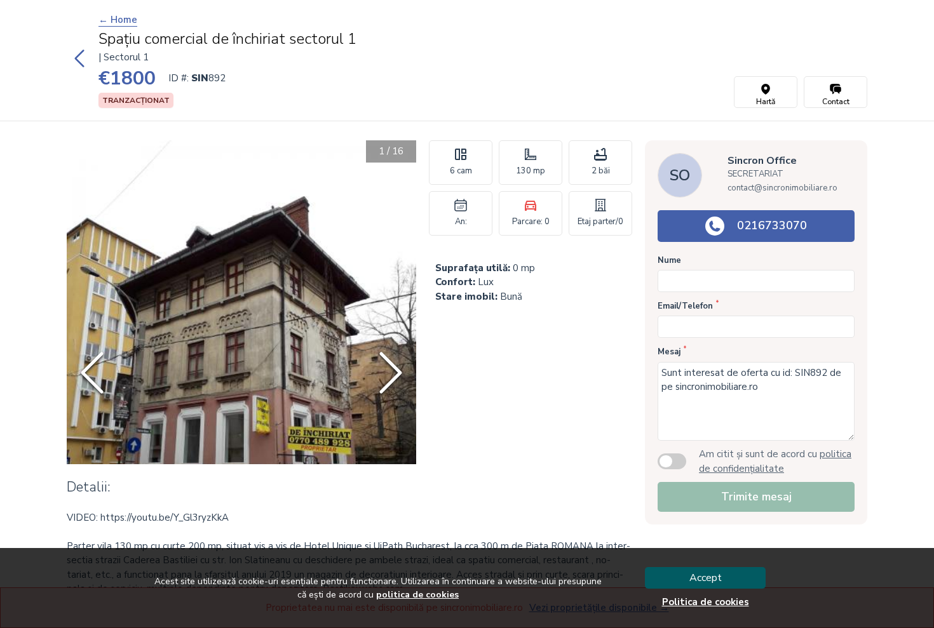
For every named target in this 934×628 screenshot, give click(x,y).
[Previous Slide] (92, 373)
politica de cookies (417, 595)
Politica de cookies (705, 602)
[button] (241, 373)
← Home (117, 19)
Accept (705, 578)
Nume (669, 260)
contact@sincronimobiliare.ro (782, 188)
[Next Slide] (390, 373)
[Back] (79, 61)
